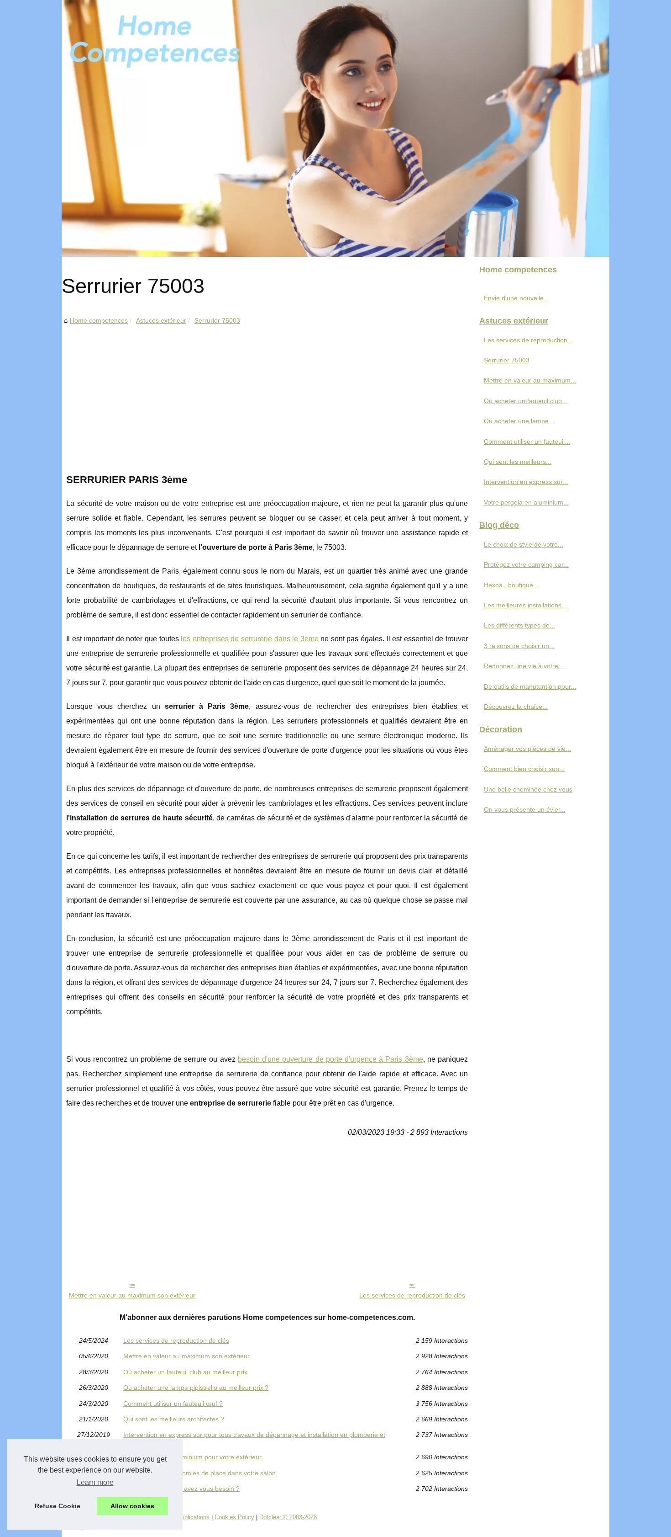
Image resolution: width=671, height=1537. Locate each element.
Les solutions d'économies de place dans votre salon (199, 1473)
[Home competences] (335, 128)
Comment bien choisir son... (524, 768)
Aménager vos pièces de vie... (527, 748)
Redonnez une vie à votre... (524, 666)
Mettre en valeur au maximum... (530, 380)
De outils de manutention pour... (530, 686)
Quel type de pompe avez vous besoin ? (181, 1488)
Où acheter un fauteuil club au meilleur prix (185, 1372)
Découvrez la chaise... (516, 706)
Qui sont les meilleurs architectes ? (173, 1419)
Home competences (99, 320)
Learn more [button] (95, 1482)
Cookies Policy (234, 1517)
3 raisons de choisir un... (519, 645)
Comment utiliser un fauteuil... (527, 441)
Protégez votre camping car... (526, 564)
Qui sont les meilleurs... (517, 461)
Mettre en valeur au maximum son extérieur (132, 1295)
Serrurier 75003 (217, 320)
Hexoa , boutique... (511, 585)
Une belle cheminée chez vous (528, 789)
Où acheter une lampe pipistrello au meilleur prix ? (195, 1387)
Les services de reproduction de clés (412, 1295)
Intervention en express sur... (526, 481)
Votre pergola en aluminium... (526, 502)
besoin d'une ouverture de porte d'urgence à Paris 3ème (330, 1059)
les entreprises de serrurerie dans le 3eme (250, 639)
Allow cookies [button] (132, 1506)
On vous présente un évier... (525, 809)
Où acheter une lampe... (519, 421)
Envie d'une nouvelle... (516, 298)
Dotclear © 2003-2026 (288, 1517)
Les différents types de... (519, 625)
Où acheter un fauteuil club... (525, 400)
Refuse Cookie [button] (57, 1506)
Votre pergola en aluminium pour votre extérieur (192, 1457)
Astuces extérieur (161, 320)
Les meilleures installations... (525, 605)
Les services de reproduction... (528, 340)
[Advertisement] (267, 395)
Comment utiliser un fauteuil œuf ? (173, 1403)
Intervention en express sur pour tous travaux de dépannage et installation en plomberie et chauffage (254, 1438)
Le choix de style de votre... (523, 544)
